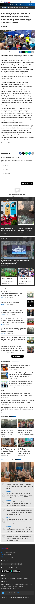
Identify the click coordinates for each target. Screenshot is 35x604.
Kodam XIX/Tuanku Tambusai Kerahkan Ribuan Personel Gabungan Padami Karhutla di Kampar (13, 330)
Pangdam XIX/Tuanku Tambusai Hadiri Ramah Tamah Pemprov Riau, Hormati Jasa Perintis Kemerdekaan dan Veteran (19, 529)
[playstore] (15, 572)
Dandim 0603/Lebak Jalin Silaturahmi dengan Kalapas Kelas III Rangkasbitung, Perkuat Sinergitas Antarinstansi (9, 453)
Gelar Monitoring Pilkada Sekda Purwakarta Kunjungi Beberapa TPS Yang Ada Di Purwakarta (26, 282)
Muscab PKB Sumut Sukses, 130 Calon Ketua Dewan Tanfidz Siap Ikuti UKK (9, 281)
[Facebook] (20, 52)
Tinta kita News (6, 10)
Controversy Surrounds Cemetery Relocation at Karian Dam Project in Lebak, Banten (25, 229)
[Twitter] (23, 52)
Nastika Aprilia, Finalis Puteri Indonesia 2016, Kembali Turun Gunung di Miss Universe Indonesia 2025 (17, 401)
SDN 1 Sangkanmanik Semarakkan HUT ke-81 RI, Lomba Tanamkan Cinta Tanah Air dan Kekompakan (19, 521)
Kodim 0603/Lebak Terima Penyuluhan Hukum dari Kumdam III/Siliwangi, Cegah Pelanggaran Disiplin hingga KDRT (24, 454)
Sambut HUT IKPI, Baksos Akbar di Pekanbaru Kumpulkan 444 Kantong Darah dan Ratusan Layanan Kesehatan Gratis (13, 321)
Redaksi (3, 26)
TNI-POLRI (16, 10)
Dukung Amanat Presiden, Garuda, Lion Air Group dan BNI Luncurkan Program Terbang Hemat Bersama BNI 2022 (21, 383)
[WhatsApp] (26, 52)
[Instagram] (14, 564)
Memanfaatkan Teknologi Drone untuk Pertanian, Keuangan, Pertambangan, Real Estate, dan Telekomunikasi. (21, 374)
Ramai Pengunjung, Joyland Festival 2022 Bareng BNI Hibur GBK (20, 366)
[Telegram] (29, 52)
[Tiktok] (20, 564)
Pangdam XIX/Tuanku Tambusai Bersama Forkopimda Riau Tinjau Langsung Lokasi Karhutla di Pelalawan (13, 348)
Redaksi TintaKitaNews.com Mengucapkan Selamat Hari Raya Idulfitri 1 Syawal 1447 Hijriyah (11, 293)
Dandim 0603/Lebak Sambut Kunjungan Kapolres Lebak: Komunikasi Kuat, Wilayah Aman (19, 486)
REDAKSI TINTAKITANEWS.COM (10, 303)
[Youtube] (17, 564)
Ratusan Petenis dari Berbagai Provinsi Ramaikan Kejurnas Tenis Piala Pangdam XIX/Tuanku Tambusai (13, 339)
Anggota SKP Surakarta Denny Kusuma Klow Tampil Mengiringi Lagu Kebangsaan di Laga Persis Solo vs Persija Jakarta (17, 409)
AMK (8, 599)
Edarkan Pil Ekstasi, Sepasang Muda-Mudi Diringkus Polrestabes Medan (12, 311)
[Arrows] (2, 212)
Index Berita (17, 356)
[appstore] (5, 572)
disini (18, 593)
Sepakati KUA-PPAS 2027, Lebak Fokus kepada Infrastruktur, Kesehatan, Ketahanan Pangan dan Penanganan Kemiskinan (16, 262)
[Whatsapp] (8, 564)
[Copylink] (32, 52)
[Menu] (2, 1)
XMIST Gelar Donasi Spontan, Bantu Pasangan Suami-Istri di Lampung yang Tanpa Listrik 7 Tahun (17, 394)
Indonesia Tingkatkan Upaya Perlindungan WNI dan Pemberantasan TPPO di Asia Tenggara (9, 231)
